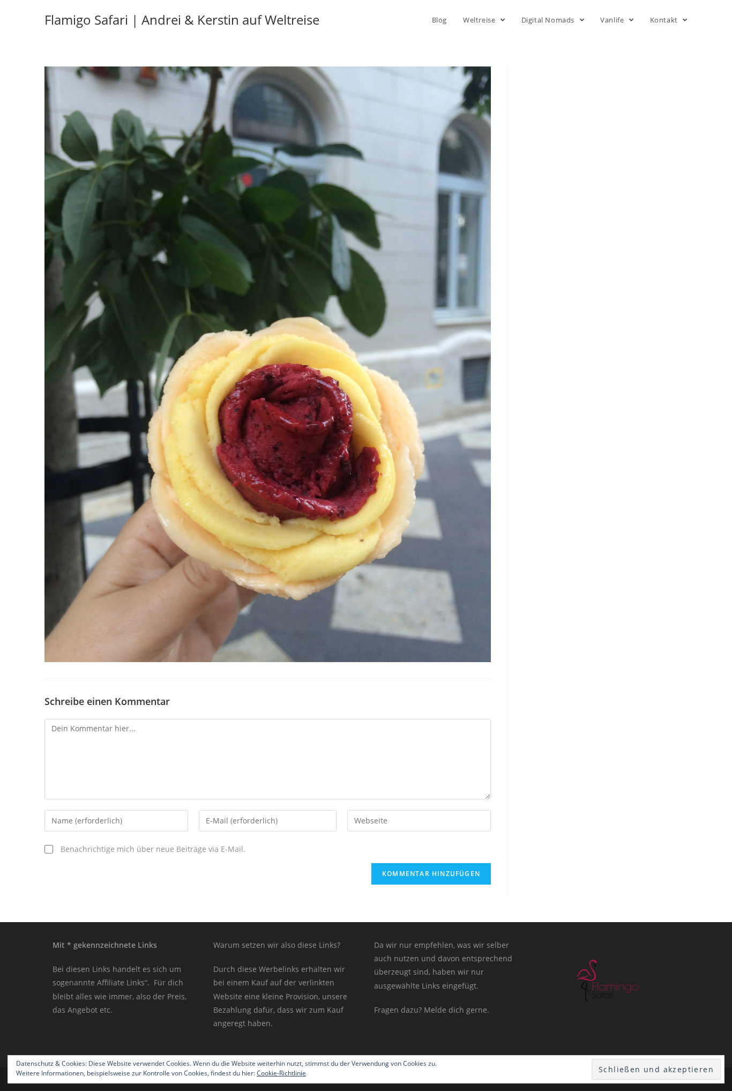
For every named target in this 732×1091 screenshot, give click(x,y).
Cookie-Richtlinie (281, 1073)
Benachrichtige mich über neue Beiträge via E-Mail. (153, 849)
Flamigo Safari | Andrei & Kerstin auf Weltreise (181, 19)
